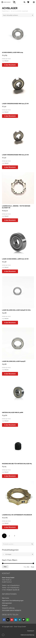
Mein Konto (5, 598)
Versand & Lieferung (8, 608)
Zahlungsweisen (7, 603)
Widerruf (4, 605)
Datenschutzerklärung (27, 635)
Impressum (30, 631)
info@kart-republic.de (12, 590)
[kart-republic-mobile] (14, 2)
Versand (6, 60)
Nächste (14, 536)
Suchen (32, 544)
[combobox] (18, 554)
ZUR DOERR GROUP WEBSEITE (11, 610)
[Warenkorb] (28, 2)
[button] (24, 2)
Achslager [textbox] (7, 554)
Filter (5, 566)
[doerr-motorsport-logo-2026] (6, 2)
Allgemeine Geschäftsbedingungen (13, 600)
